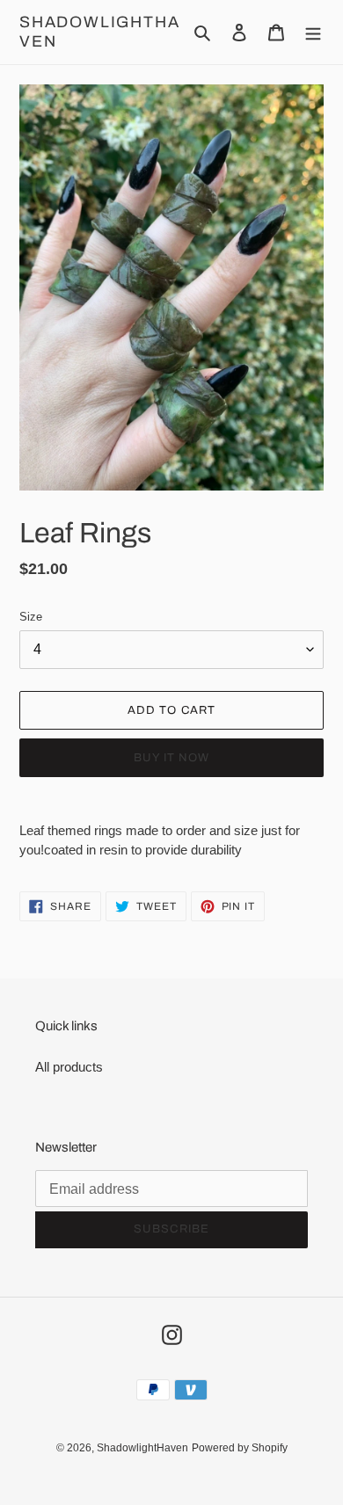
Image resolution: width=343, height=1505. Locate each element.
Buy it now (171, 758)
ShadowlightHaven (99, 31)
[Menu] (313, 32)
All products (69, 1066)
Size (30, 616)
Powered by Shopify (240, 1448)
